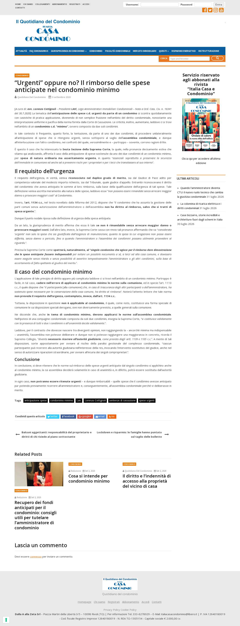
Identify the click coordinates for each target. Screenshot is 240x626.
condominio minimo (61, 400)
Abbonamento (59, 4)
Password (186, 4)
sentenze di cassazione (122, 400)
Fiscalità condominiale (117, 50)
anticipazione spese (35, 400)
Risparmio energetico (183, 50)
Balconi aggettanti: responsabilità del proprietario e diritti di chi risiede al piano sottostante (57, 434)
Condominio (95, 50)
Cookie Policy (129, 609)
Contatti (20, 7)
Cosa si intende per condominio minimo (89, 478)
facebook (69, 416)
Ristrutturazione (208, 50)
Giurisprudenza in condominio (68, 50)
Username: (132, 4)
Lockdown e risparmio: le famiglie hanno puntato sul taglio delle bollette (129, 434)
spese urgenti (146, 400)
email (101, 416)
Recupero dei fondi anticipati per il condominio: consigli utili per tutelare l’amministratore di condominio (36, 515)
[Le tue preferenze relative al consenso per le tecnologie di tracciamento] (6, 620)
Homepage (84, 602)
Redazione (22, 497)
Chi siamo (28, 4)
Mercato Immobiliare (144, 50)
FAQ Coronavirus (38, 50)
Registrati (74, 4)
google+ (86, 416)
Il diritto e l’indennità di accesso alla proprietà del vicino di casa (147, 481)
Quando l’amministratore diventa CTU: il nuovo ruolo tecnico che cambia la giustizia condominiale (200, 192)
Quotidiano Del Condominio (31, 97)
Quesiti (163, 50)
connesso (36, 556)
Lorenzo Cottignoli (95, 400)
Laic (79, 400)
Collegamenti (42, 4)
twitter (54, 416)
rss (113, 416)
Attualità (21, 50)
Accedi (86, 4)
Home (18, 4)
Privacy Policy (111, 609)
